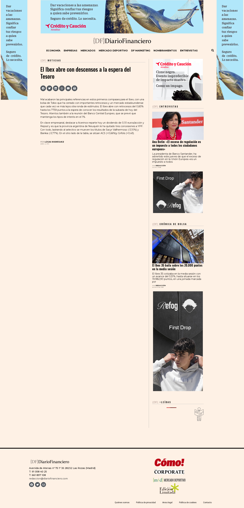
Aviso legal (167, 502)
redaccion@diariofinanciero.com (48, 478)
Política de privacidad (146, 502)
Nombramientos (165, 50)
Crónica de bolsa (169, 224)
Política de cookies (188, 502)
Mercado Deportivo (113, 50)
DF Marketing (140, 50)
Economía (53, 50)
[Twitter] (37, 484)
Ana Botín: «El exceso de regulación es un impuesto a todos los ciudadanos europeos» (176, 145)
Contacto (207, 502)
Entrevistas (189, 50)
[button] (212, 50)
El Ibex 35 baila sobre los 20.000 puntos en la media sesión (177, 267)
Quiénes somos (122, 502)
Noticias (54, 60)
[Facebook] (31, 484)
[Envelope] (43, 484)
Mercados (88, 50)
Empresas (70, 50)
